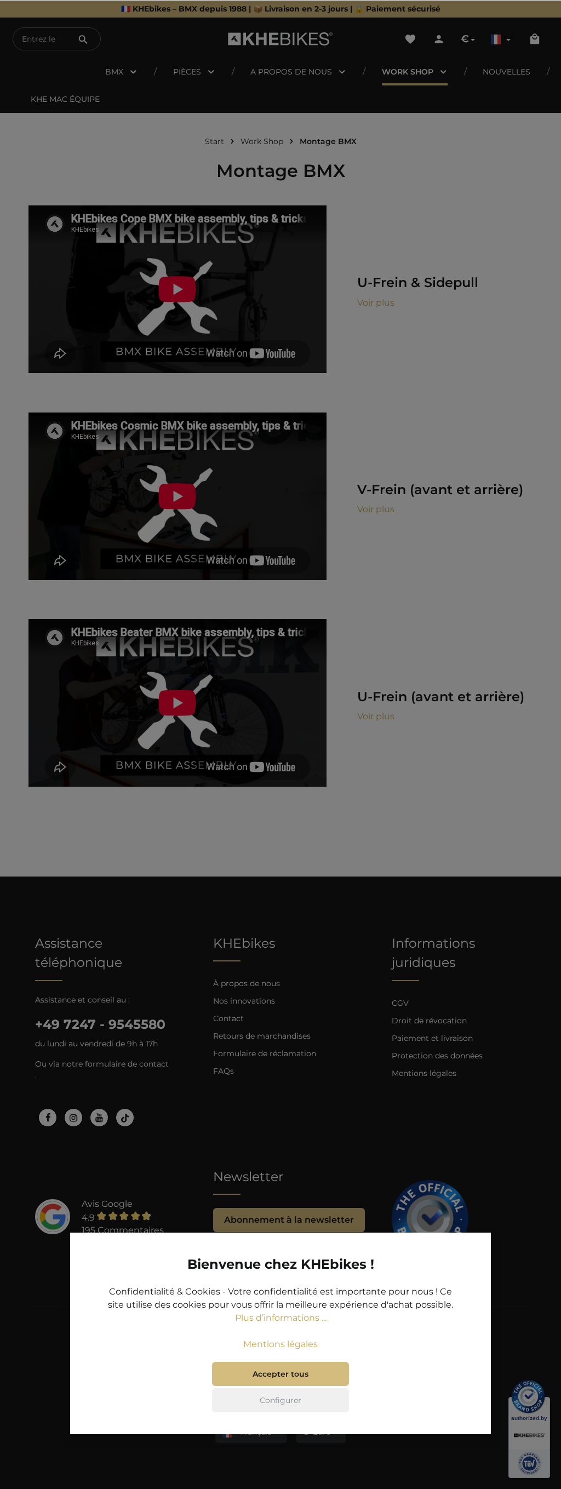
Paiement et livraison (432, 1038)
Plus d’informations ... (281, 1318)
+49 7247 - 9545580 (100, 1024)
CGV (400, 1003)
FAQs (223, 1071)
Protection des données (437, 1056)
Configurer (280, 1400)
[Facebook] (47, 1117)
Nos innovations (244, 1001)
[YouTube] (99, 1117)
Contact (228, 1018)
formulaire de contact (127, 1064)
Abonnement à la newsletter (289, 1220)
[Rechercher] (83, 39)
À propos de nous (246, 983)
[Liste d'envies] (410, 39)
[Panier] (535, 39)
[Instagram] (73, 1117)
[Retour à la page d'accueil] (280, 38)
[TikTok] (125, 1117)
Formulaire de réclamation (264, 1053)
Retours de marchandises (262, 1036)
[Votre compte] (439, 39)
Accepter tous (280, 1374)
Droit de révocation (429, 1021)
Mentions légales (424, 1073)
